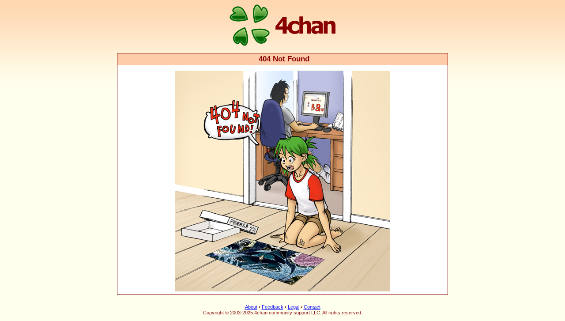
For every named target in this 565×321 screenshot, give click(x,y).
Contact (312, 307)
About (251, 307)
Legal (293, 307)
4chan (129, 0)
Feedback (272, 307)
